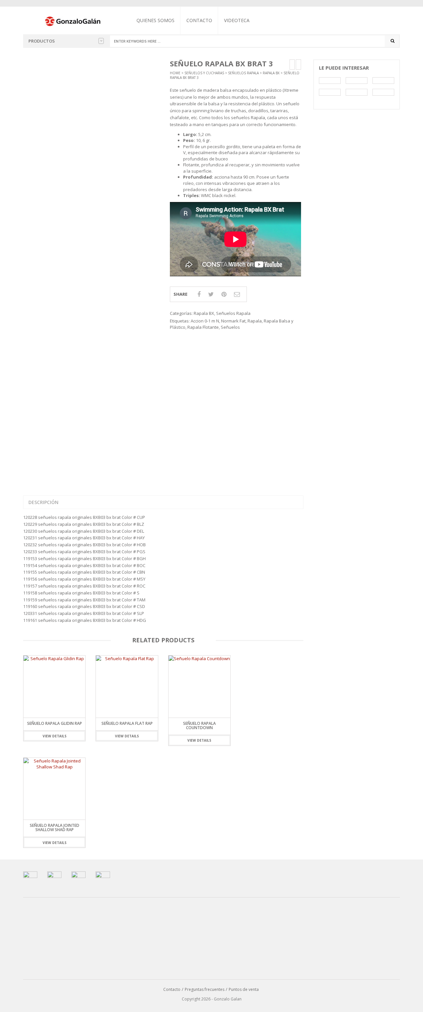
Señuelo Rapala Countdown (199, 725)
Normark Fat (233, 321)
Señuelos (230, 327)
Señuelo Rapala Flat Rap (127, 723)
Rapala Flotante (203, 327)
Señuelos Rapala (243, 73)
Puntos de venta (244, 989)
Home (175, 73)
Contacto (199, 20)
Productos (41, 41)
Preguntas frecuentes (204, 989)
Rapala (255, 321)
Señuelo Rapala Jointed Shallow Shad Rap (54, 827)
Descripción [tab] (43, 502)
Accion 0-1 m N (205, 321)
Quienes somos (155, 20)
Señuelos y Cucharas (204, 73)
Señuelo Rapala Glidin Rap (54, 723)
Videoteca (237, 20)
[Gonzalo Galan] (73, 21)
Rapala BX (271, 73)
